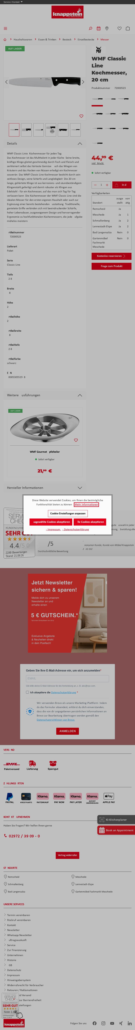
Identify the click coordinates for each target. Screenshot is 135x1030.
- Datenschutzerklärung (75, 529)
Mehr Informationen (86, 504)
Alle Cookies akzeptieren (90, 522)
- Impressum (53, 529)
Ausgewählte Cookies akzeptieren (51, 522)
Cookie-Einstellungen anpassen (67, 513)
